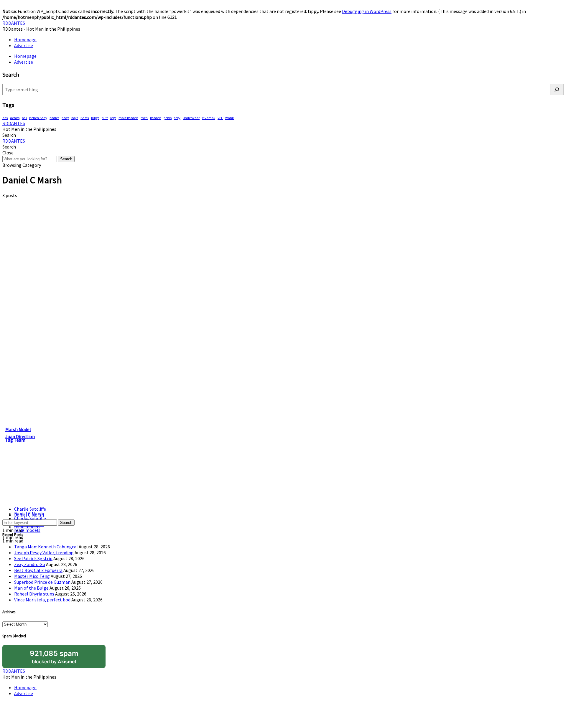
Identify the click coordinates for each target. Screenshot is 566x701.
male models (128, 118)
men (144, 118)
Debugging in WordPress (366, 11)
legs (113, 118)
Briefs (84, 118)
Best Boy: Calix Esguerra (38, 570)
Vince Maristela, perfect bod (42, 600)
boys (74, 118)
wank (229, 118)
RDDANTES (13, 23)
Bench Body (38, 118)
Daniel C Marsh (29, 514)
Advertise (23, 45)
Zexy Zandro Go (29, 564)
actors (14, 118)
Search (66, 159)
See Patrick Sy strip (33, 558)
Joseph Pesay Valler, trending (44, 552)
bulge (95, 118)
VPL (220, 118)
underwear (191, 118)
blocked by (54, 656)
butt (105, 118)
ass (24, 118)
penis (168, 118)
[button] (9, 135)
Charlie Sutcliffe (30, 509)
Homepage (25, 39)
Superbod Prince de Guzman (42, 582)
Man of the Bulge (31, 588)
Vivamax (208, 118)
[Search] (557, 89)
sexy (177, 118)
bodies (54, 118)
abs (5, 118)
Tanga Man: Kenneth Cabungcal (46, 547)
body (65, 118)
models (155, 118)
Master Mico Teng (32, 576)
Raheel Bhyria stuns (34, 594)
